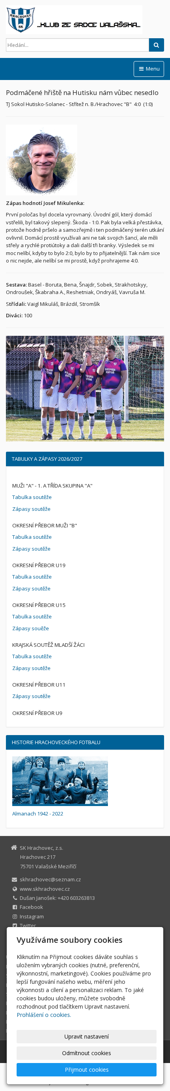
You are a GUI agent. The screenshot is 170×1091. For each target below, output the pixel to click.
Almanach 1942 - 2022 (37, 813)
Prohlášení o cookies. (44, 1014)
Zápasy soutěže (31, 508)
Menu (152, 68)
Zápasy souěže (30, 628)
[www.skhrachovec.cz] (85, 19)
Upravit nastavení (86, 1036)
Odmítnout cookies (86, 1053)
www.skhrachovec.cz (45, 888)
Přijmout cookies (87, 1069)
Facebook (31, 906)
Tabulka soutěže (32, 497)
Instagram (32, 916)
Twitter (28, 925)
